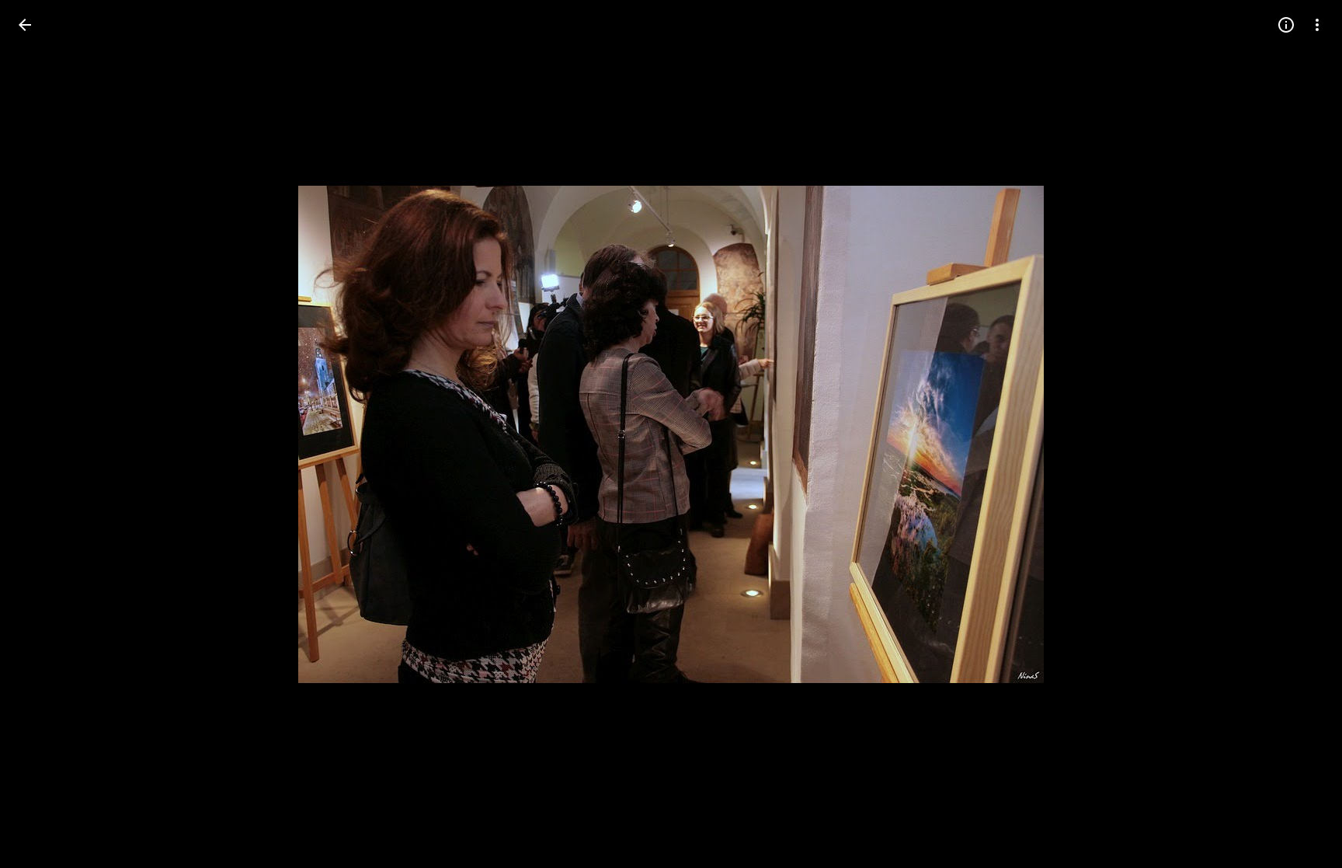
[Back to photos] (24, 25)
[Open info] (1286, 24)
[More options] (1317, 24)
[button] (43, 434)
